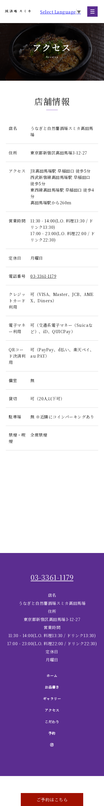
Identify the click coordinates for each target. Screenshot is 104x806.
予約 (52, 733)
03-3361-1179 (43, 276)
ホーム (52, 675)
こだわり (52, 721)
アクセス (52, 709)
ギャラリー (52, 698)
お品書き (52, 686)
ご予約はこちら (52, 799)
